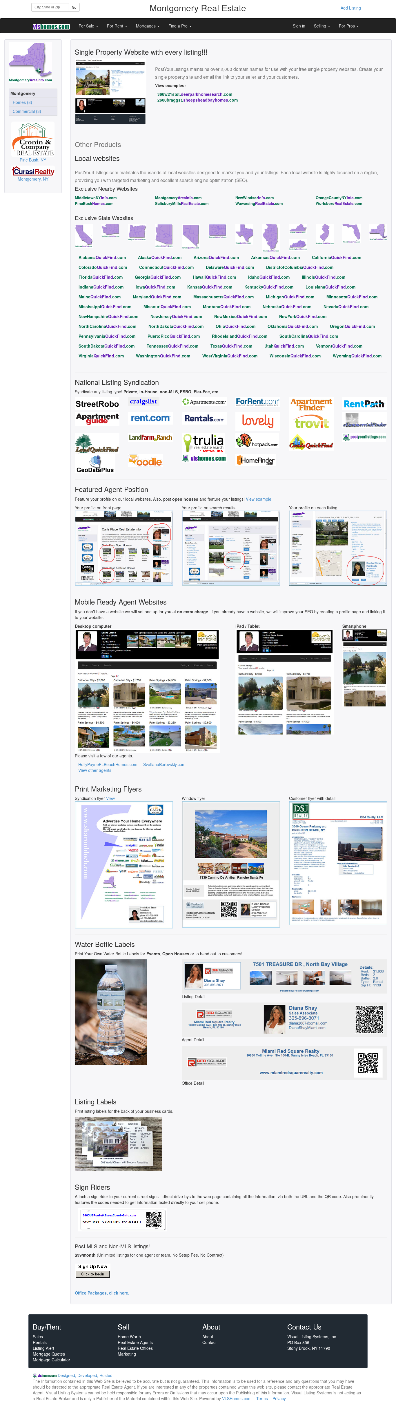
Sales (38, 1336)
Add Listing (351, 8)
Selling (320, 26)
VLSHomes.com (237, 1398)
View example (258, 499)
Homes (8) (21, 102)
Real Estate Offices (135, 1348)
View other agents (94, 770)
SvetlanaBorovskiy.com (164, 764)
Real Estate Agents (135, 1342)
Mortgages (146, 26)
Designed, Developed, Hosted (85, 1375)
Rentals (40, 1342)
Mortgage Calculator (51, 1360)
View (110, 798)
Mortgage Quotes (49, 1354)
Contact (209, 1342)
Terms (262, 1398)
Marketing (127, 1354)
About (207, 1336)
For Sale (87, 26)
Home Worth (129, 1336)
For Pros (347, 26)
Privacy (279, 1398)
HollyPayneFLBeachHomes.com (107, 764)
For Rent (115, 26)
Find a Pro (178, 26)
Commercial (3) (25, 111)
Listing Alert (43, 1348)
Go (74, 7)
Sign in (299, 26)
